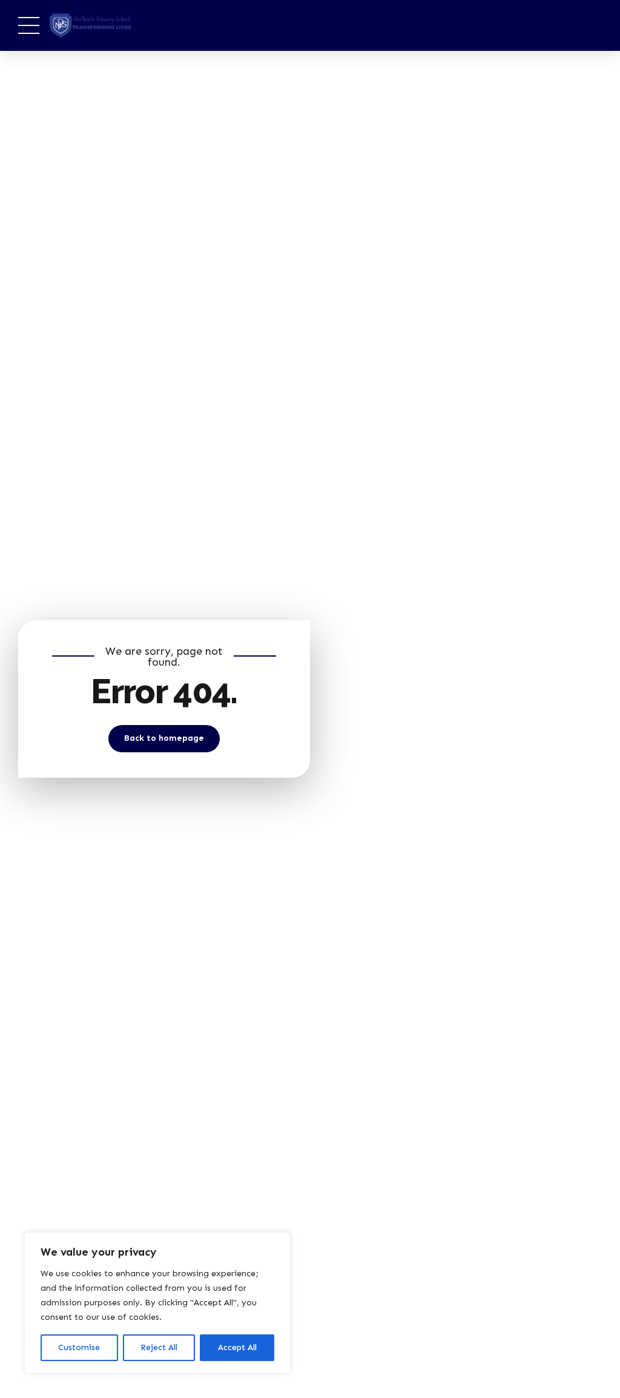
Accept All (237, 1347)
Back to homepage (164, 738)
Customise (79, 1347)
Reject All (158, 1347)
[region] (157, 1303)
